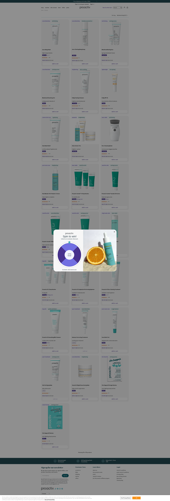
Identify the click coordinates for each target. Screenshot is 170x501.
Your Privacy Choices (125, 497)
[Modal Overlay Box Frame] (85, 250)
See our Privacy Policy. (50, 499)
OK (136, 497)
